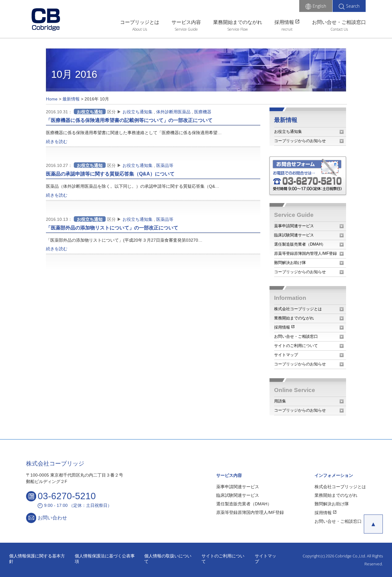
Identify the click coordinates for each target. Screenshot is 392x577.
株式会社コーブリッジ (55, 463)
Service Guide (186, 29)
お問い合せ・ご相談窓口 (339, 22)
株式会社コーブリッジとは (298, 309)
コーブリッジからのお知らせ (300, 140)
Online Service (294, 390)
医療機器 (202, 111)
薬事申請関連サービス (294, 226)
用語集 (280, 401)
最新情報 (285, 120)
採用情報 (287, 21)
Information (290, 298)
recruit (286, 29)
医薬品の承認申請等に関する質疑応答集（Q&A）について (110, 173)
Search (353, 6)
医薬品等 (164, 165)
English (319, 6)
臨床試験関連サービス (294, 235)
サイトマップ (286, 355)
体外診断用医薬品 (173, 111)
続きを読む (56, 141)
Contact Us (339, 29)
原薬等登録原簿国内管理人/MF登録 (305, 253)
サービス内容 (186, 22)
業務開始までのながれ (237, 22)
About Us (139, 29)
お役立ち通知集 (138, 111)
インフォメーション (334, 475)
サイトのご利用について (296, 345)
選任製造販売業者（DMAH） (300, 244)
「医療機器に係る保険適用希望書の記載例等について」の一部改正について (129, 120)
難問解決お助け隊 (290, 262)
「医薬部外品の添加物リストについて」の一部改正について (112, 227)
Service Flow (237, 29)
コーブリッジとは (139, 22)
